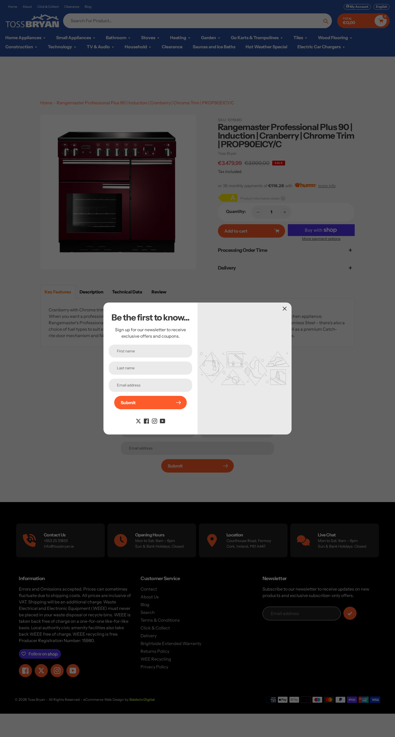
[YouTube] (162, 420)
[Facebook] (146, 420)
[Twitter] (138, 420)
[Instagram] (154, 420)
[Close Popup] (284, 308)
